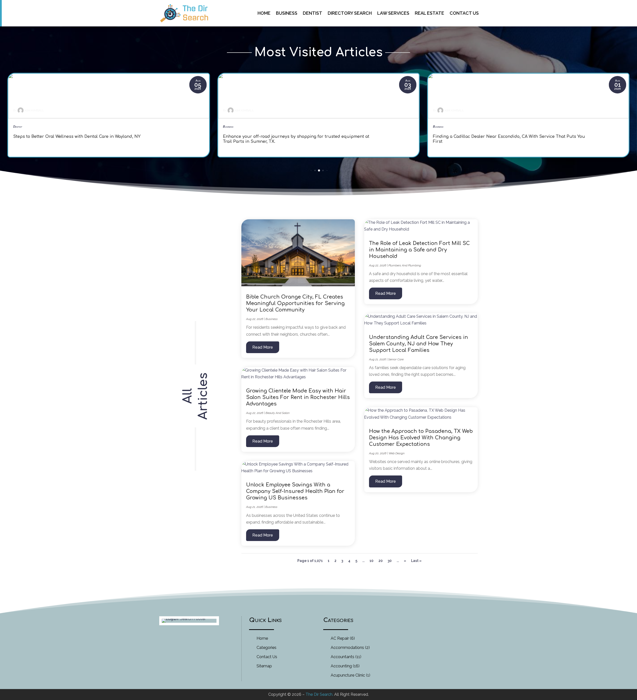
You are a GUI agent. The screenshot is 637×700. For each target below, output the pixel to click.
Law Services (393, 13)
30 (390, 561)
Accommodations (347, 647)
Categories (266, 647)
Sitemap (264, 666)
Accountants (342, 656)
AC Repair (340, 638)
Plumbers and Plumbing (404, 265)
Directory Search (350, 13)
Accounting (341, 666)
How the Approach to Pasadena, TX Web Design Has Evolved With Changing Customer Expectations (421, 437)
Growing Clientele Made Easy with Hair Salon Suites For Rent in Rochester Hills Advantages (298, 397)
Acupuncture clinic (348, 675)
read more (262, 347)
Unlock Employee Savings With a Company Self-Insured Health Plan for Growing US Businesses (295, 491)
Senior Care (396, 359)
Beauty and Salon (277, 413)
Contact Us (464, 13)
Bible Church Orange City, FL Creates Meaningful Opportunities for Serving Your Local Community (295, 303)
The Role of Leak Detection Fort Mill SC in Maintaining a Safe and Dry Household (419, 249)
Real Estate (429, 13)
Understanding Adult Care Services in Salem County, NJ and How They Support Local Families (418, 343)
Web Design (397, 453)
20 (380, 561)
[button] (311, 170)
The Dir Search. (319, 694)
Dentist (312, 13)
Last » (416, 561)
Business (286, 13)
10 (371, 561)
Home (264, 13)
